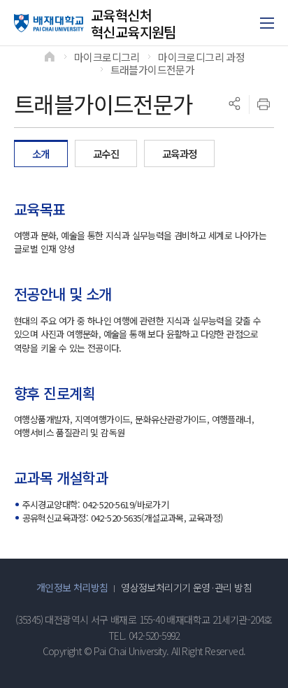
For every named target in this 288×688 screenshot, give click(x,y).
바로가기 (153, 504)
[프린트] (263, 104)
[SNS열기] (234, 104)
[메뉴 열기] (267, 23)
